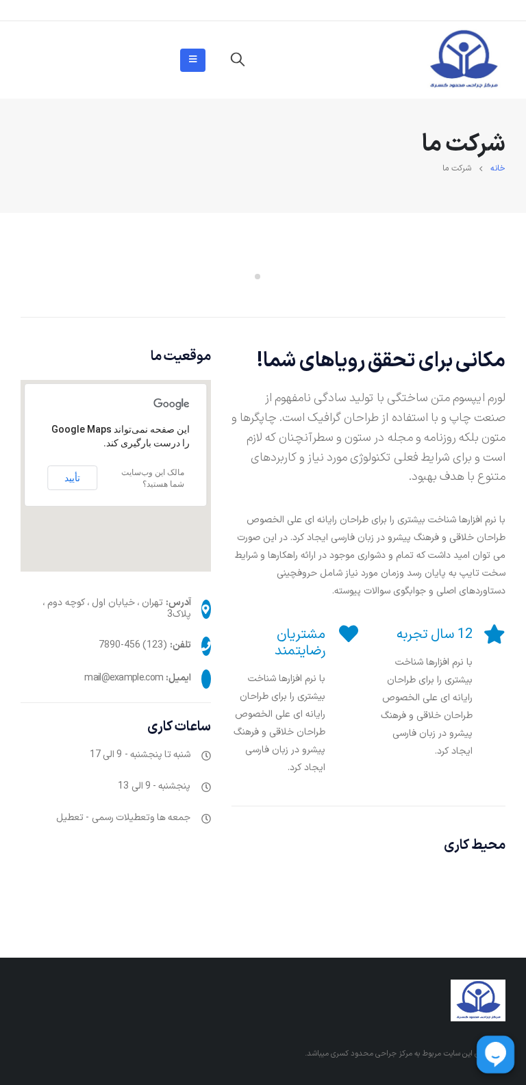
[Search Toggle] (237, 60)
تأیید (72, 477)
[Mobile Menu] (192, 60)
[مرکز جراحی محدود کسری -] (463, 60)
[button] (268, 276)
